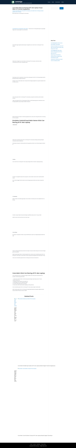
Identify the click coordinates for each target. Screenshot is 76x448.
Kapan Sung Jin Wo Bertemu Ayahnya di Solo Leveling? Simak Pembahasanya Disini (56, 56)
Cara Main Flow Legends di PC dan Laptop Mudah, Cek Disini (15, 376)
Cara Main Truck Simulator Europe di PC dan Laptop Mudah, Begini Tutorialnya (35, 435)
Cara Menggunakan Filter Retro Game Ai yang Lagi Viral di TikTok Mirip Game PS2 (56, 52)
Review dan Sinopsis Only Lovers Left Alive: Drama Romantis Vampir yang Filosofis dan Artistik (57, 47)
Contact (34, 444)
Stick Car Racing (18, 11)
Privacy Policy (43, 444)
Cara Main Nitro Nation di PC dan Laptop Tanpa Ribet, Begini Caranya (15, 314)
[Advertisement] (29, 21)
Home (31, 444)
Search (61, 8)
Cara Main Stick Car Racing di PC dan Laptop (20, 28)
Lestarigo (18, 2)
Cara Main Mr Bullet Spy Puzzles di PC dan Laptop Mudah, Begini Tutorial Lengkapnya (36, 365)
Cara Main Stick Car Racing (35, 10)
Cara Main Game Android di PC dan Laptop (23, 10)
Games (13, 10)
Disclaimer (38, 444)
